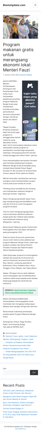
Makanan (33, 336)
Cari (4, 369)
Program (24, 339)
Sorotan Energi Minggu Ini (13, 408)
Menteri (6, 339)
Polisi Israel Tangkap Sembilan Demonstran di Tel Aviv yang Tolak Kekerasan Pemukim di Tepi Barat (20, 414)
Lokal (26, 336)
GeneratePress (20, 429)
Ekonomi (9, 336)
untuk (31, 339)
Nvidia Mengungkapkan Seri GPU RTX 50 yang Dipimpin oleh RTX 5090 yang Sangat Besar (19, 355)
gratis (21, 336)
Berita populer (11, 333)
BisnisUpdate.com (14, 5)
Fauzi (15, 336)
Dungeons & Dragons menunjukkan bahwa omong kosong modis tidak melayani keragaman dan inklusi (18, 345)
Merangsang (15, 339)
